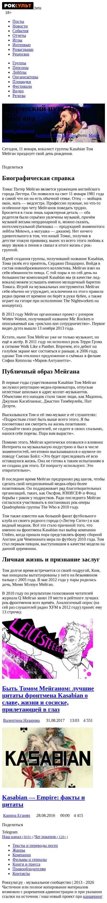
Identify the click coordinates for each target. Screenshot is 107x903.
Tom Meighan (64, 135)
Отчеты (19, 35)
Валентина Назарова (21, 720)
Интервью (21, 45)
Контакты (21, 873)
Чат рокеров (51, 836)
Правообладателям (29, 869)
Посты (18, 21)
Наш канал (17, 836)
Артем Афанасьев (19, 130)
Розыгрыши (23, 49)
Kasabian (43, 135)
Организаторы (25, 77)
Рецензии (20, 54)
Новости (20, 26)
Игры (17, 40)
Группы (19, 63)
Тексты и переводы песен (35, 845)
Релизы (18, 95)
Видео (18, 91)
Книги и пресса (26, 864)
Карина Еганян (16, 815)
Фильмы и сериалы (29, 859)
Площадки (21, 81)
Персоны (20, 67)
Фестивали (22, 86)
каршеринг (93, 896)
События (20, 31)
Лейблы (19, 72)
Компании (21, 855)
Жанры (18, 850)
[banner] (18, 8)
